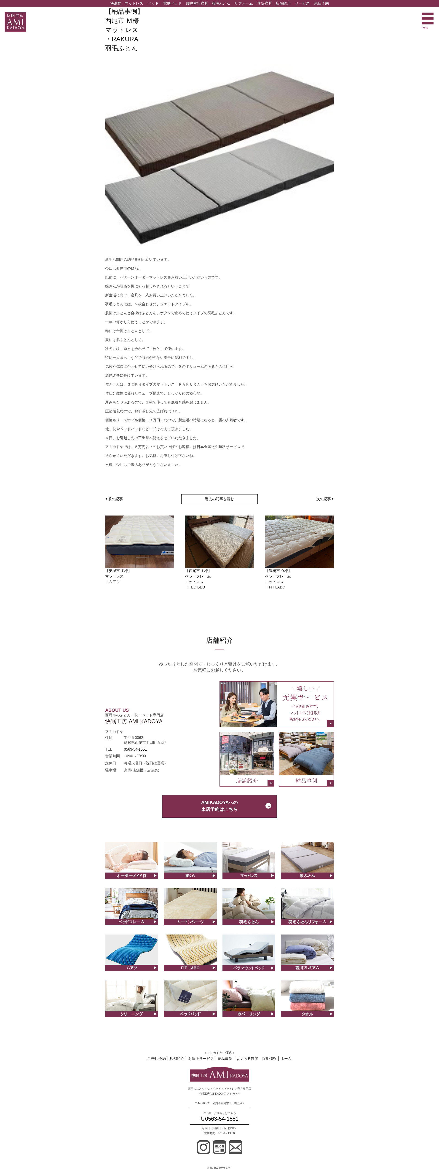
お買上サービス (201, 1059)
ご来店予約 (156, 1059)
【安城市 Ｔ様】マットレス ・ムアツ (118, 576)
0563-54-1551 (135, 749)
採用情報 (269, 1059)
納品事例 (225, 1059)
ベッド (153, 3)
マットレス (134, 3)
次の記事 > (325, 499)
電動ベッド (172, 3)
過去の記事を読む (219, 499)
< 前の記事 (114, 499)
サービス (302, 3)
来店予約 (321, 3)
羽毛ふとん (221, 3)
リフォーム (244, 3)
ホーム (286, 1059)
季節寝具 (264, 3)
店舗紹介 (283, 3)
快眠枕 (115, 3)
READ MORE (131, 865)
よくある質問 (247, 1059)
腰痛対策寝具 (197, 3)
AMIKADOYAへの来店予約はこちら (219, 806)
